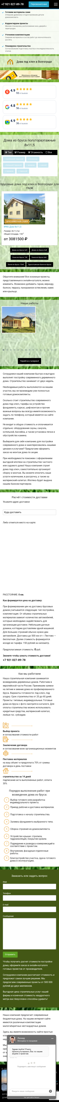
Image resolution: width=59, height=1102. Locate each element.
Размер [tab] (21, 152)
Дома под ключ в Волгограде (34, 61)
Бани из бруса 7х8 (19, 257)
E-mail (5, 905)
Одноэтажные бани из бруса (39, 265)
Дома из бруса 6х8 (39, 250)
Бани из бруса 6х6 (39, 257)
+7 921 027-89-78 (12, 4)
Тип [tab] (9, 152)
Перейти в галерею (29, 361)
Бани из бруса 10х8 (16, 265)
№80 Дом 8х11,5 (12, 226)
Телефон (7, 893)
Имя (5, 882)
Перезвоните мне (39, 4)
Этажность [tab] (36, 152)
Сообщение (8, 916)
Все (50, 152)
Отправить (10, 954)
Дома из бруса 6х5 (19, 250)
